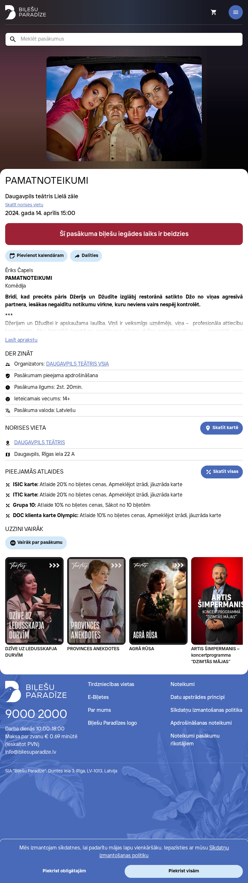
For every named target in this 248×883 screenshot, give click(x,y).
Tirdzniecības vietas (111, 684)
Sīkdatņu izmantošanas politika (206, 710)
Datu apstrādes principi (197, 697)
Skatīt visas (225, 471)
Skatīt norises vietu (24, 205)
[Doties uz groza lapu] (205, 12)
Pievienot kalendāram (40, 255)
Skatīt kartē (225, 428)
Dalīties (90, 255)
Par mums (99, 710)
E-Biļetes (98, 697)
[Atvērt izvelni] (236, 12)
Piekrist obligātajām (64, 871)
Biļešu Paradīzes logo (112, 723)
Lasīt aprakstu (21, 340)
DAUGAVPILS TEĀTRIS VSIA (77, 364)
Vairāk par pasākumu (39, 542)
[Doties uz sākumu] (36, 691)
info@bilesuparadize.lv (30, 752)
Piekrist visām (184, 871)
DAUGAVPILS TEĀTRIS (39, 442)
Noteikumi (182, 684)
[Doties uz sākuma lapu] (25, 12)
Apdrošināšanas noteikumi (201, 723)
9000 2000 (36, 715)
